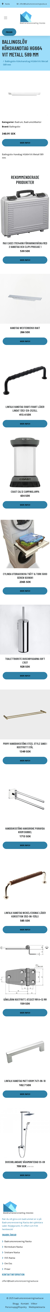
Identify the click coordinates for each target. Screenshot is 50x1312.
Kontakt (25, 1303)
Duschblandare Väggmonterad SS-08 (25, 1162)
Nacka (7, 4)
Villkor (34, 1303)
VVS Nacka (9, 1257)
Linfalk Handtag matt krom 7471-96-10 (25, 1080)
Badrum (19, 122)
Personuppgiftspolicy (16, 1307)
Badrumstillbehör (32, 122)
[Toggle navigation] (5, 17)
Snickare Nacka (12, 1252)
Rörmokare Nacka (13, 1246)
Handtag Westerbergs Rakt (25, 328)
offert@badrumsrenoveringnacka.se (33, 4)
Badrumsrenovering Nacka (17, 1241)
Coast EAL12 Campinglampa (25, 491)
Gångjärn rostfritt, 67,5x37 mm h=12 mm (25, 999)
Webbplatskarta (37, 1307)
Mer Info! (25, 142)
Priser (9, 32)
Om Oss (8, 1263)
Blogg (16, 1303)
